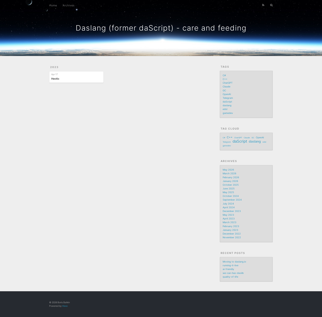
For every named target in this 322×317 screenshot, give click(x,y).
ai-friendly (228, 269)
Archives (69, 5)
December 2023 (232, 211)
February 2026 (231, 177)
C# (224, 75)
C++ (225, 79)
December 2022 (232, 233)
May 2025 (228, 192)
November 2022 (232, 237)
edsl (225, 109)
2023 (54, 67)
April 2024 (229, 207)
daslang (227, 105)
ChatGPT (228, 82)
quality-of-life (230, 276)
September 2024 (232, 199)
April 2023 (229, 218)
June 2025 (229, 188)
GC (224, 90)
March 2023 (229, 222)
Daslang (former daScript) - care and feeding (161, 27)
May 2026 (228, 169)
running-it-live (230, 265)
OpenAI (227, 94)
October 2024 (231, 196)
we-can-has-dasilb (233, 273)
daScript (227, 101)
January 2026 (230, 181)
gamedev (228, 113)
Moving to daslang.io (234, 261)
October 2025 (231, 184)
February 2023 (231, 226)
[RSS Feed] (263, 5)
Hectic (55, 78)
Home (53, 5)
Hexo (65, 306)
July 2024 (228, 203)
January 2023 (230, 230)
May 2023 (228, 215)
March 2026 (229, 173)
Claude (226, 86)
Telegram (228, 98)
